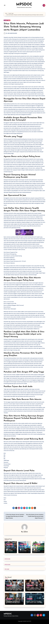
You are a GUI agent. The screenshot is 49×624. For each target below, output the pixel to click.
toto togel (7, 569)
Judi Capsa (9, 585)
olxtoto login (7, 558)
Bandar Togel (7, 20)
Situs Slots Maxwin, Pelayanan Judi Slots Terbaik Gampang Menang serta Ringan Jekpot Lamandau (24, 26)
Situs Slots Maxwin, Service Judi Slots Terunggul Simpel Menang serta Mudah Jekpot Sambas (15, 516)
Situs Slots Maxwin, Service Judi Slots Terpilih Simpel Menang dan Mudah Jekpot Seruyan (34, 516)
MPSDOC (24, 4)
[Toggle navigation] (5, 5)
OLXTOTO (29, 621)
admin (8, 33)
